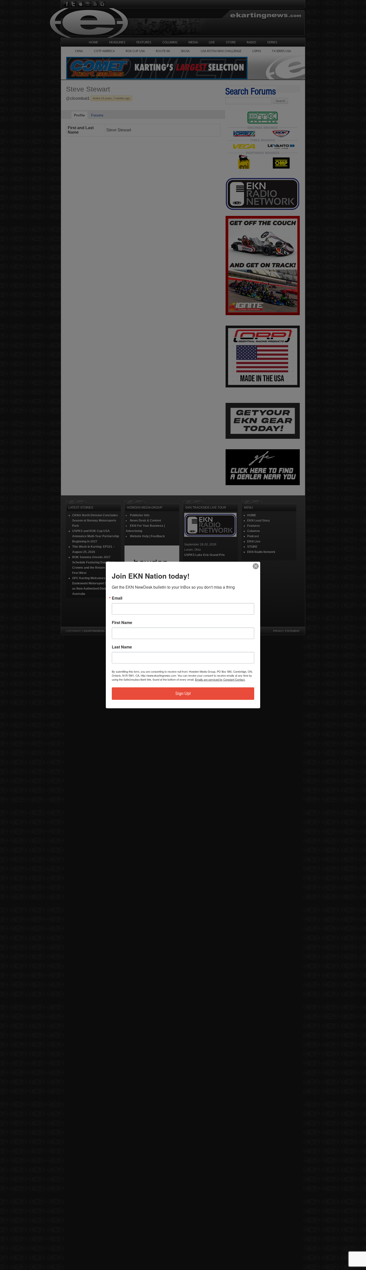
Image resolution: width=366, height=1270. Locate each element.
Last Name (122, 647)
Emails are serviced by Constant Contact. (220, 679)
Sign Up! (183, 693)
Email (117, 598)
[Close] (256, 566)
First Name (122, 623)
